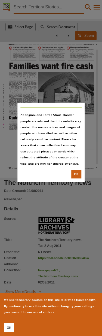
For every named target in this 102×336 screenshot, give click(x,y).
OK (76, 174)
